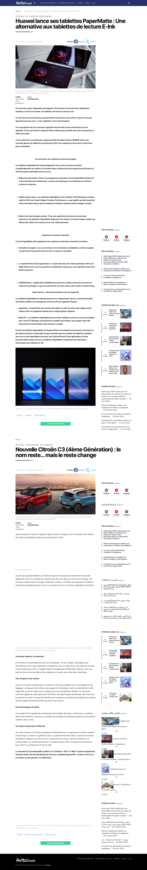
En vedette (31, 16)
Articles (20, 16)
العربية (93, 3)
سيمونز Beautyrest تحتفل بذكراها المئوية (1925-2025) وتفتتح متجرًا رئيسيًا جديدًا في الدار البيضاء (116, 824)
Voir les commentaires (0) (55, 423)
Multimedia (45, 16)
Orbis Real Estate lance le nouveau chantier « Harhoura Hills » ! (114, 340)
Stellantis (19, 834)
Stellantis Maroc (51, 834)
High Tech (20, 415)
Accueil (18, 11)
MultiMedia (28, 415)
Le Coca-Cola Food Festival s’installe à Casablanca (113, 326)
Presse (87, 3)
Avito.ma (48, 865)
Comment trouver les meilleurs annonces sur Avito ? (114, 353)
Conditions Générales (48, 3)
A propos (80, 3)
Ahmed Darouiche (33, 99)
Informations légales (67, 3)
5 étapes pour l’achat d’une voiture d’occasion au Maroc (114, 312)
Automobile (32, 444)
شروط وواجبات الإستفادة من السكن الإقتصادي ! (113, 694)
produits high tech (39, 415)
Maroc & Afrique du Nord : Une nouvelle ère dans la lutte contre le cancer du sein (114, 369)
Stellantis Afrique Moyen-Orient (34, 834)
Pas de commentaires (35, 41)
